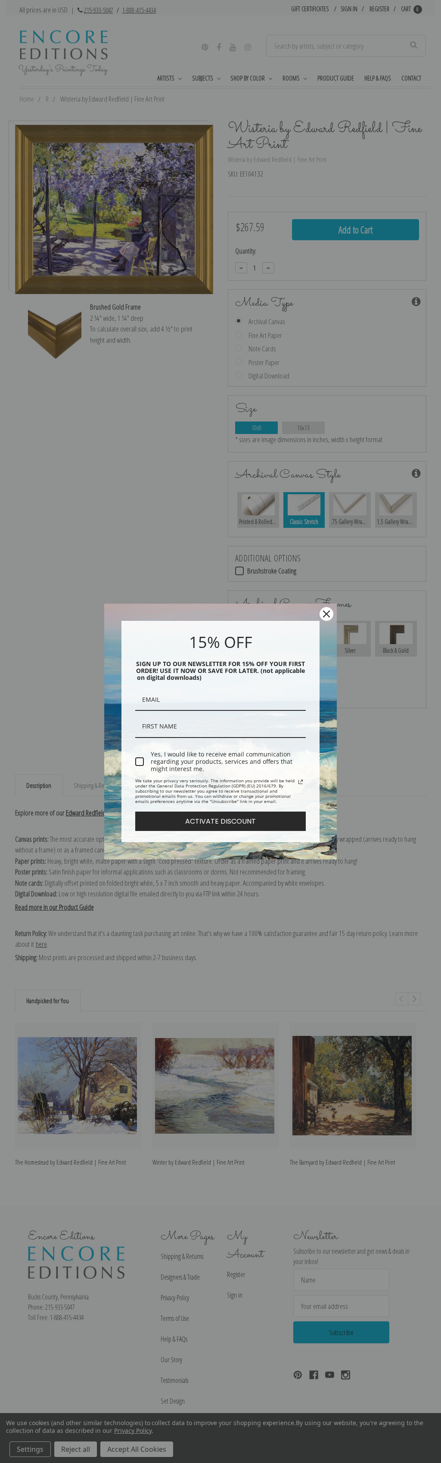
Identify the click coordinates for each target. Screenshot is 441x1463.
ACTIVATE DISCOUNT (220, 821)
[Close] (326, 614)
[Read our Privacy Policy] (300, 782)
